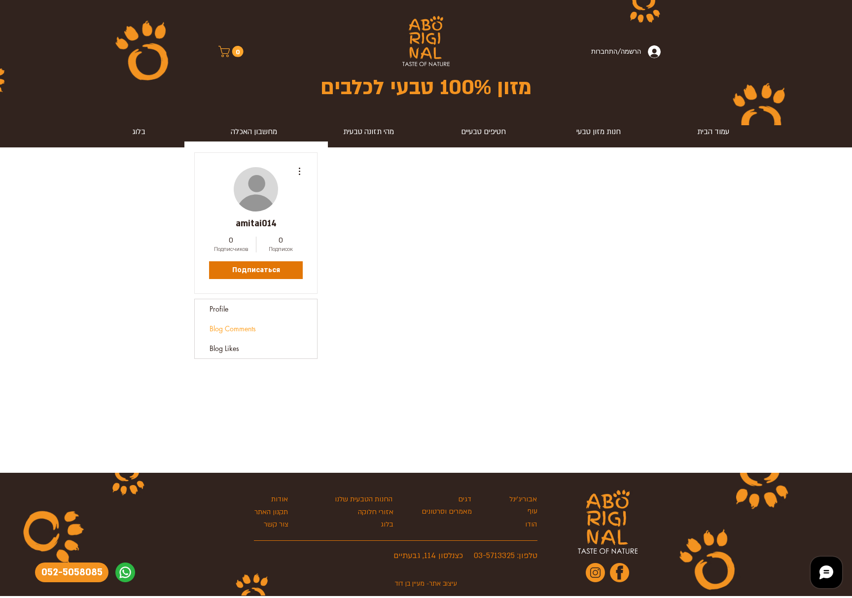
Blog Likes (224, 348)
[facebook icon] (619, 572)
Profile (219, 309)
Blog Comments (233, 328)
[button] (232, 51)
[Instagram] (595, 572)
